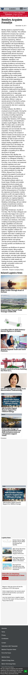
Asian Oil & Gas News (8, 667)
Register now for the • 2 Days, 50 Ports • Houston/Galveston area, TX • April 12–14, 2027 (14, 14)
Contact (4, 643)
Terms (3, 632)
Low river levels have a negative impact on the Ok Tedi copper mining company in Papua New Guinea (13, 598)
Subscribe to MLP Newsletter (10, 646)
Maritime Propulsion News (9, 649)
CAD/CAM (5, 270)
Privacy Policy (4, 673)
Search (13, 9)
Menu (25, 8)
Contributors (5, 638)
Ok (25, 671)
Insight (3, 414)
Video (3, 393)
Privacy (4, 635)
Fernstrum (3, 438)
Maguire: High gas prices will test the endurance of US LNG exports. (12, 587)
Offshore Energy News (8, 660)
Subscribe (5, 578)
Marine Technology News (9, 664)
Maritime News (6, 657)
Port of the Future (6, 653)
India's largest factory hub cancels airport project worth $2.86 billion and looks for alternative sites (13, 592)
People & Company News (16, 270)
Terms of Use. (15, 673)
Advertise (4, 628)
